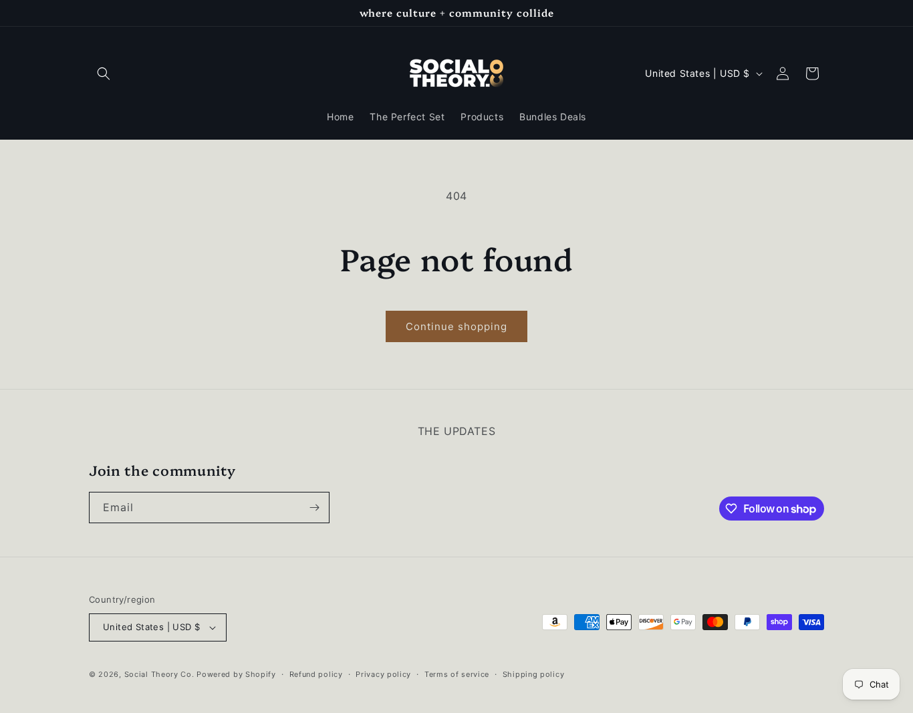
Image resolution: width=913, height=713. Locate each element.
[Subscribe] (314, 507)
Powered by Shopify (236, 674)
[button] (103, 73)
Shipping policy (534, 674)
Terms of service (456, 674)
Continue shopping (456, 326)
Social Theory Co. (159, 674)
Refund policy (316, 674)
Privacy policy (383, 674)
